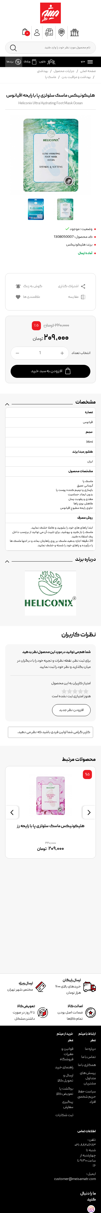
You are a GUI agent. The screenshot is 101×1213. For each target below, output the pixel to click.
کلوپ (42, 62)
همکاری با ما (87, 1065)
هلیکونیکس (75, 244)
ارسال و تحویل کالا (65, 1078)
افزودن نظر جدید (71, 710)
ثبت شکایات (64, 1115)
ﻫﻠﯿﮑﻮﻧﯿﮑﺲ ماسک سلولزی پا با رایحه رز (50, 826)
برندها (9, 62)
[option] (50, 812)
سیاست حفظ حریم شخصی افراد (86, 1097)
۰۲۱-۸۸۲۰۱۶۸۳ (85, 1145)
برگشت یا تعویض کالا (64, 1091)
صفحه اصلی (88, 71)
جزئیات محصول (64, 71)
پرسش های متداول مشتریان (88, 1078)
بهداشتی (42, 71)
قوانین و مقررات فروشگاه (66, 1054)
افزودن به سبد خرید (47, 371)
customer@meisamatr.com (75, 1179)
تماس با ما (88, 1057)
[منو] (89, 62)
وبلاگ (27, 62)
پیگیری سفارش (67, 1104)
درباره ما (90, 1049)
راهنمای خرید (64, 1067)
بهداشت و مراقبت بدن (76, 77)
